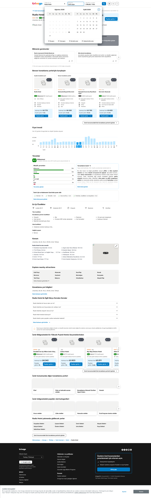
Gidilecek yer (48, 2)
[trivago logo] (37, 3)
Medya (21, 482)
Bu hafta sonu (74, 41)
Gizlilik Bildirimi (61, 462)
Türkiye (51, 440)
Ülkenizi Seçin (23, 454)
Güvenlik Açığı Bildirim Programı (66, 469)
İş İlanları (21, 477)
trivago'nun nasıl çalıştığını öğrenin (67, 478)
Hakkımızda (22, 474)
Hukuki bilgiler (61, 459)
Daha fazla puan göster (40, 199)
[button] (108, 29)
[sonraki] (99, 9)
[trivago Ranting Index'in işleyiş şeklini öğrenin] (69, 161)
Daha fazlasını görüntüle (41, 281)
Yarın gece (62, 41)
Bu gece (52, 41)
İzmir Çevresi (60, 440)
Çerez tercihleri (61, 467)
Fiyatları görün (110, 19)
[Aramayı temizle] (64, 3)
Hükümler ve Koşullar (63, 456)
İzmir (67, 440)
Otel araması (36, 440)
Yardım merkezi (61, 476)
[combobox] (55, 4)
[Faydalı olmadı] (72, 61)
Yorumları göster (38, 187)
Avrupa (44, 440)
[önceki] (38, 146)
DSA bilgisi (60, 464)
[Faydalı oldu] (69, 61)
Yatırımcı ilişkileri (23, 480)
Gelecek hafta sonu (89, 41)
